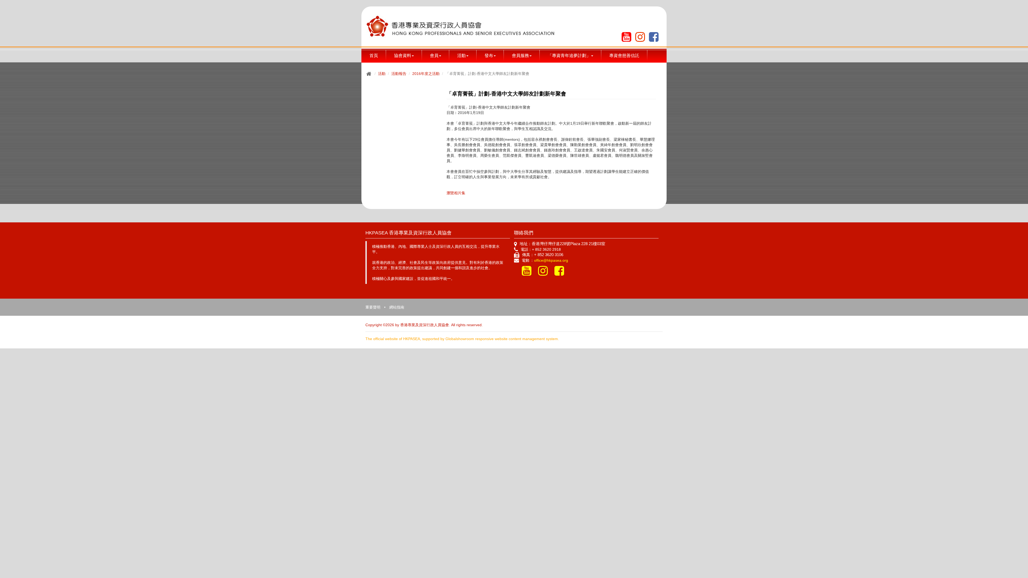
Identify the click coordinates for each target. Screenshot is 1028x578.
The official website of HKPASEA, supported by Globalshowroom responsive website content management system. (462, 339)
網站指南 (396, 307)
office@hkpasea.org (551, 260)
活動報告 (398, 73)
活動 (382, 73)
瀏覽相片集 (456, 193)
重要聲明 (372, 307)
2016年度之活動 (426, 73)
